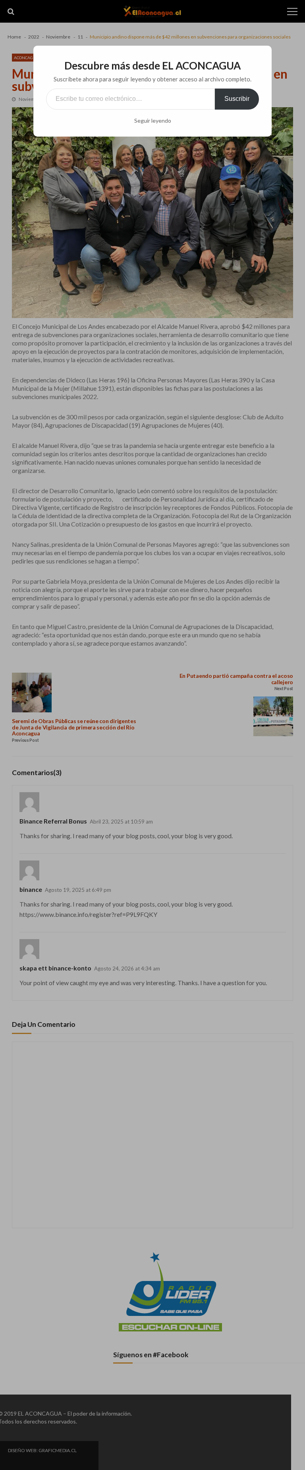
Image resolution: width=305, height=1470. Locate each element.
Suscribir (236, 98)
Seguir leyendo (152, 121)
